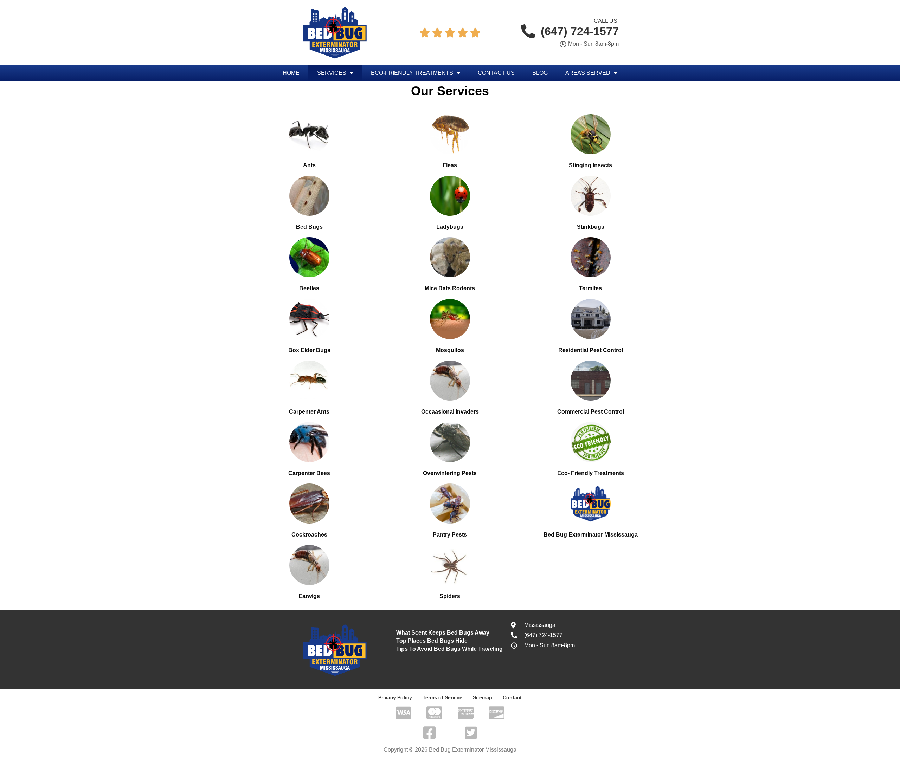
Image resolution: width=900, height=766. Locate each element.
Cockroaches (309, 535)
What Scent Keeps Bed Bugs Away (442, 633)
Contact (512, 697)
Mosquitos (450, 350)
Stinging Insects (590, 165)
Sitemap (482, 697)
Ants (309, 165)
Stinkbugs (590, 227)
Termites (590, 288)
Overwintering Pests (450, 473)
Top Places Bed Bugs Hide (432, 641)
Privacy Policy (395, 697)
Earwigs (309, 596)
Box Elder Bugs (309, 350)
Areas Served (587, 73)
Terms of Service (442, 697)
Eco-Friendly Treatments (412, 73)
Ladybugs (449, 227)
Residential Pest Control (590, 350)
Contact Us (496, 73)
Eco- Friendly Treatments (590, 473)
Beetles (309, 288)
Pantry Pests (450, 535)
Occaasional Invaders (450, 412)
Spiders (449, 596)
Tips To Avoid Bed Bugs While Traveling (449, 649)
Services (331, 73)
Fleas (450, 165)
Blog (540, 73)
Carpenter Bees (309, 473)
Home (291, 73)
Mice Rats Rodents (450, 288)
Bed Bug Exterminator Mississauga (591, 535)
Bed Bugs (309, 227)
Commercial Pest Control (590, 412)
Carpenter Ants (309, 412)
